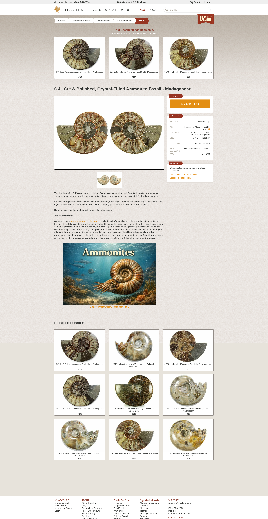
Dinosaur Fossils (122, 513)
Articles (85, 516)
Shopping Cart (62, 503)
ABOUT (153, 10)
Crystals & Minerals (149, 500)
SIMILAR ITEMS (190, 103)
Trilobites (118, 503)
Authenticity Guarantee (93, 508)
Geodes (144, 505)
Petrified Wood (121, 516)
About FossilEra (89, 503)
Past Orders (60, 505)
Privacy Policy (88, 513)
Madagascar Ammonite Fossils (197, 149)
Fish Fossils (119, 508)
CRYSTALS (110, 10)
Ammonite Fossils (202, 143)
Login (207, 2)
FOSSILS (96, 10)
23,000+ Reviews (131, 2)
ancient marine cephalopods (85, 221)
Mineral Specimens (149, 503)
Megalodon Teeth (122, 505)
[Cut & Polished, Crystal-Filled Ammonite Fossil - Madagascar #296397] (109, 168)
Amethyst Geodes (148, 513)
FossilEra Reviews (91, 511)
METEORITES (128, 10)
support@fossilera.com (179, 503)
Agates (143, 516)
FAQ (84, 505)
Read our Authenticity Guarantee (183, 174)
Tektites (143, 511)
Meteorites (145, 508)
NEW (142, 10)
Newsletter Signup (63, 508)
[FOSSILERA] (57, 12)
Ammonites (119, 511)
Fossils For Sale (121, 500)
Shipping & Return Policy (180, 178)
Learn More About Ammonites (109, 306)
